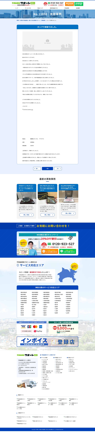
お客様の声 (58, 371)
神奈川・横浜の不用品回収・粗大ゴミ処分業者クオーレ (45, 429)
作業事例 (57, 367)
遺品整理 (44, 383)
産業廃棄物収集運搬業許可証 (25, 370)
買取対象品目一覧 (59, 364)
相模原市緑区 (46, 302)
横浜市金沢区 (24, 296)
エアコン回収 (45, 376)
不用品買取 (66, 8)
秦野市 (33, 306)
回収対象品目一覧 (53, 8)
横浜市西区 (46, 298)
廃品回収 (44, 366)
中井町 (22, 315)
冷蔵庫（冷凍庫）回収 (46, 372)
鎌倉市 (22, 306)
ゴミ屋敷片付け (45, 379)
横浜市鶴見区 (46, 292)
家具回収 (44, 367)
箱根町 (45, 313)
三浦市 (56, 308)
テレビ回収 (44, 374)
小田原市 (68, 304)
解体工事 (44, 387)
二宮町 (56, 310)
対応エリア (71, 359)
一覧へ (47, 168)
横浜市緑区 (34, 296)
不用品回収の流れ (59, 369)
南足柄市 (68, 308)
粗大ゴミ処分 (45, 364)
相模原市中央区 (35, 302)
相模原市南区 (24, 302)
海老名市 (46, 306)
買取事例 (57, 366)
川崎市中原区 (58, 298)
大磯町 (33, 310)
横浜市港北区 (24, 292)
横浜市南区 (68, 294)
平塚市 (22, 304)
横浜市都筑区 (35, 294)
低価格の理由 (71, 362)
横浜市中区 (57, 296)
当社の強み (71, 361)
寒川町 (45, 308)
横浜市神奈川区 (69, 292)
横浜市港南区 (46, 294)
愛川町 (22, 310)
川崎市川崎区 (35, 300)
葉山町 (45, 310)
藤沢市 (56, 302)
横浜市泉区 (68, 296)
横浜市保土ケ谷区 (59, 294)
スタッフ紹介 (71, 364)
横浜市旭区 (23, 294)
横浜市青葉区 (35, 292)
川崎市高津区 (69, 298)
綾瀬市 (22, 308)
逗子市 (33, 308)
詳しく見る (26, 215)
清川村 (45, 315)
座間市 (56, 306)
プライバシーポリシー (73, 369)
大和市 (45, 304)
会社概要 (78, 8)
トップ (16, 8)
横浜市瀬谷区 (24, 298)
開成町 (22, 313)
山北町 (67, 313)
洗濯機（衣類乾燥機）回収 (47, 371)
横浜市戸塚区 (58, 292)
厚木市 (56, 304)
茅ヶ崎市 (34, 304)
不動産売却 (44, 385)
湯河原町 (68, 310)
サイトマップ (71, 367)
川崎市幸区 (68, 300)
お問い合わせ (71, 371)
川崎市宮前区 (24, 300)
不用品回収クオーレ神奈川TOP (48, 355)
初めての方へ (58, 359)
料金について (40, 8)
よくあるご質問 (59, 372)
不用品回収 (44, 361)
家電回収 (44, 369)
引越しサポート (45, 377)
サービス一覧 (28, 8)
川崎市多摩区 (46, 300)
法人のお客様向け (45, 388)
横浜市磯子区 (46, 296)
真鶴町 (33, 315)
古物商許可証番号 (22, 373)
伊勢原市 (68, 306)
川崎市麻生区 (58, 300)
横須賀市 (68, 302)
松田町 (56, 313)
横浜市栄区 (34, 298)
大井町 (33, 313)
